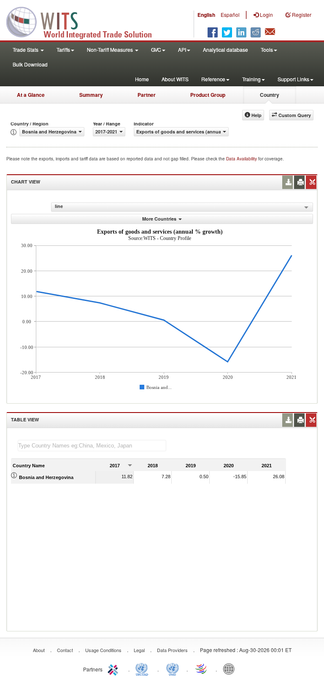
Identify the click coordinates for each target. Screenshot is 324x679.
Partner (147, 95)
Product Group (207, 95)
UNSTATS (172, 668)
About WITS (175, 79)
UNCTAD (143, 668)
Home (142, 79)
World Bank (230, 668)
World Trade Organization (201, 668)
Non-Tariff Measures (110, 49)
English (206, 15)
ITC (114, 668)
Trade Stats (26, 49)
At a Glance (31, 95)
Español (230, 14)
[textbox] (92, 445)
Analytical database (225, 49)
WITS (84, 21)
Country (269, 95)
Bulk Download (30, 64)
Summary (91, 95)
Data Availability (242, 159)
